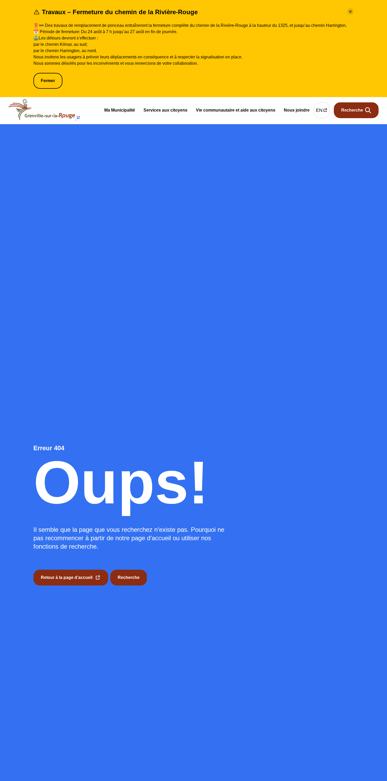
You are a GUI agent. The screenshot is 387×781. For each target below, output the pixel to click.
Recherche (129, 577)
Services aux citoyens (165, 111)
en (323, 111)
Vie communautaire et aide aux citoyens (235, 111)
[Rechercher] (356, 110)
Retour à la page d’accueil (66, 580)
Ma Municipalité (119, 111)
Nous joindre (297, 111)
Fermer (48, 80)
